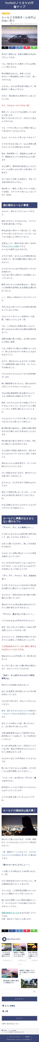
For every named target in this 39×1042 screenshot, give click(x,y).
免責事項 (27, 1036)
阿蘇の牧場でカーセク (11, 913)
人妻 (6, 1011)
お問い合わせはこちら (10, 1023)
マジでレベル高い (12, 246)
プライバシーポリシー (15, 1036)
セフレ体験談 (6, 13)
